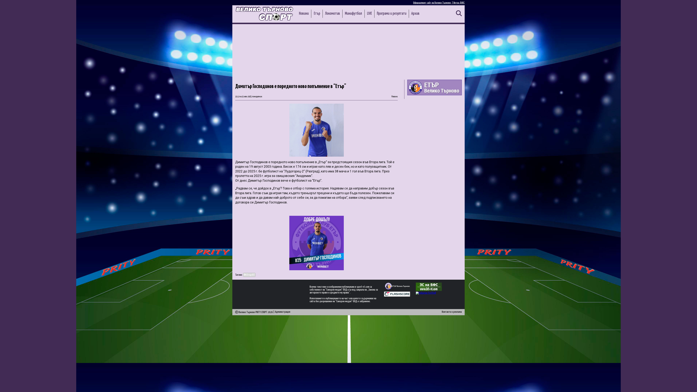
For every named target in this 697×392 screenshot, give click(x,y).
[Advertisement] (348, 51)
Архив (415, 13)
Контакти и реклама (452, 312)
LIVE (369, 13)
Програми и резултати (391, 13)
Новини (304, 13)
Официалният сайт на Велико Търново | (433, 2)
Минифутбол (353, 13)
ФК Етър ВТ (249, 274)
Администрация (282, 312)
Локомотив (332, 13)
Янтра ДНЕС (459, 2)
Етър (317, 13)
